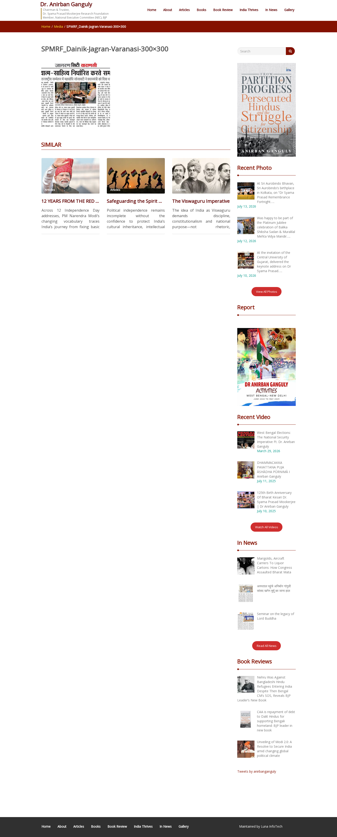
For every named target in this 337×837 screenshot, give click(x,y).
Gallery (289, 10)
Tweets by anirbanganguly (256, 771)
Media (58, 26)
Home (151, 10)
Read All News (266, 646)
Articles (184, 10)
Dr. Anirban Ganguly (66, 4)
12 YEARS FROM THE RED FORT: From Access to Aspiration (70, 201)
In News (271, 10)
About (167, 10)
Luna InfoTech (271, 826)
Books (201, 10)
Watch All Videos (266, 527)
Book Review (223, 10)
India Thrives (249, 10)
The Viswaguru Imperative (201, 201)
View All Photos (266, 292)
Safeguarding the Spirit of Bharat (136, 201)
